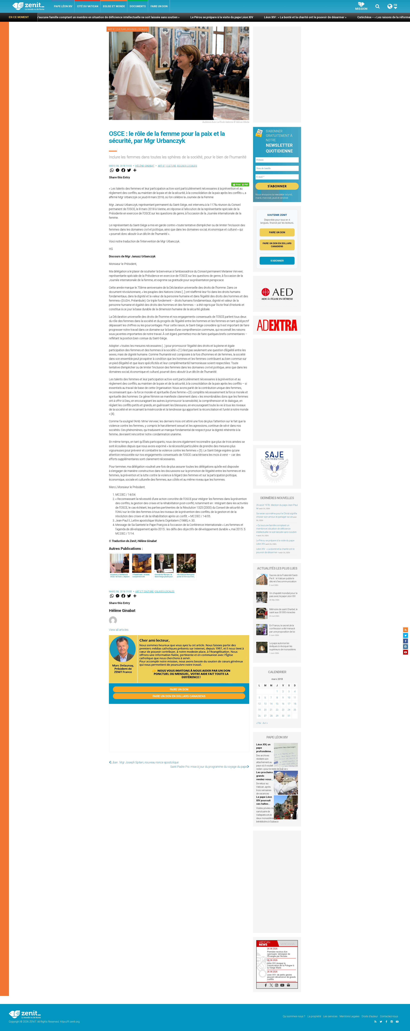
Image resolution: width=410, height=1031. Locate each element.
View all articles (118, 629)
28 (271, 716)
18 (295, 703)
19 (259, 710)
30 (283, 716)
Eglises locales (137, 29)
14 (271, 703)
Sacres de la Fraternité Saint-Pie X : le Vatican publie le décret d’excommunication (283, 578)
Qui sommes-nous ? (294, 1016)
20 (265, 710)
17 (289, 703)
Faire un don (159, 6)
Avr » (265, 723)
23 (283, 710)
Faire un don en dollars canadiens (179, 696)
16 (283, 703)
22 (277, 710)
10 (289, 697)
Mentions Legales (349, 1016)
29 (277, 716)
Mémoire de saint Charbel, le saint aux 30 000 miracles (283, 611)
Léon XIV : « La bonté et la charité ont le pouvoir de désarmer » (215, 17)
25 (295, 710)
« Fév (258, 723)
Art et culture (117, 29)
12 (259, 703)
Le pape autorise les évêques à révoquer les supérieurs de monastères (282, 646)
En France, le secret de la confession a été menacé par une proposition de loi (282, 628)
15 (277, 703)
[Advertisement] (179, 731)
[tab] (267, 943)
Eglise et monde (114, 6)
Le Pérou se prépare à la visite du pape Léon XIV (131, 17)
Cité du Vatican (87, 6)
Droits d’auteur (370, 1016)
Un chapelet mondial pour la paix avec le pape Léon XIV (283, 595)
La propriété (314, 1016)
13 (265, 703)
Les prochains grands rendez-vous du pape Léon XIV (264, 779)
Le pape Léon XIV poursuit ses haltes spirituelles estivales (264, 804)
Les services (330, 1016)
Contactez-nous (389, 1016)
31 (289, 716)
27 (265, 716)
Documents (138, 6)
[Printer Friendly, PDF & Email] (240, 184)
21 (271, 710)
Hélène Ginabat (144, 166)
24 (289, 710)
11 (295, 697)
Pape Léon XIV (63, 6)
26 (259, 716)
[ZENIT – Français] (32, 6)
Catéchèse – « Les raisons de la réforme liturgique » (301, 17)
